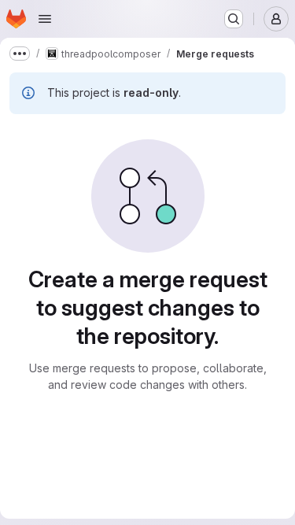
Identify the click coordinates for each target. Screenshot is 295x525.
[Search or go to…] (233, 18)
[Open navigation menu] (44, 18)
